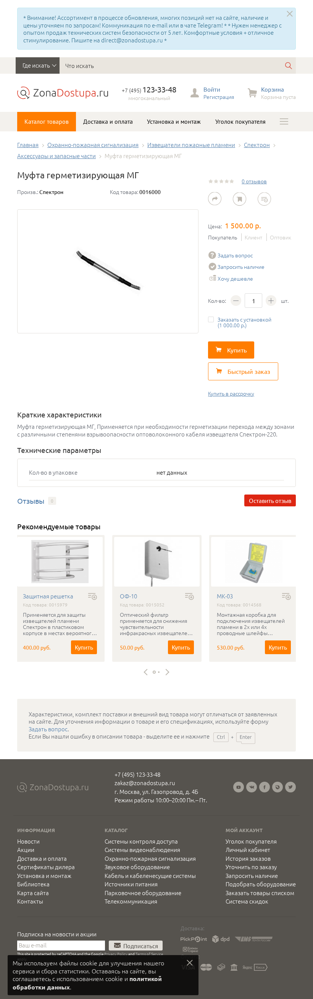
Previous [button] (147, 672)
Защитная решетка (48, 596)
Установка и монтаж (174, 121)
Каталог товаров (46, 121)
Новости (28, 841)
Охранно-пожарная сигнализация (150, 858)
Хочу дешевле (235, 278)
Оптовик (280, 237)
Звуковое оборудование (137, 867)
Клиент (253, 237)
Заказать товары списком (260, 893)
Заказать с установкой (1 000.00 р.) (244, 322)
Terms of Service (149, 954)
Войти (211, 89)
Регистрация (218, 96)
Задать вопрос (235, 255)
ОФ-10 (128, 596)
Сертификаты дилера (46, 867)
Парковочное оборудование (143, 893)
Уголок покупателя (240, 121)
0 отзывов (254, 181)
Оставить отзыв (270, 500)
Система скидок (247, 901)
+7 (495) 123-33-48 (137, 774)
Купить (84, 647)
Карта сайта (33, 893)
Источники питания (131, 884)
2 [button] (158, 672)
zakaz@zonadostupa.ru (145, 783)
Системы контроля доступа (141, 841)
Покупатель (222, 237)
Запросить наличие (241, 266)
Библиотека (33, 884)
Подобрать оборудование (261, 884)
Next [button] (166, 672)
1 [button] (154, 672)
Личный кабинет (248, 850)
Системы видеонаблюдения (142, 850)
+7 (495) (149, 90)
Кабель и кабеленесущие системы (150, 875)
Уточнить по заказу (251, 867)
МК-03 (225, 596)
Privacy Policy (115, 954)
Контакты (30, 901)
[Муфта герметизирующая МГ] (107, 271)
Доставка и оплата (108, 121)
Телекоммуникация (131, 901)
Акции (25, 850)
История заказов (248, 858)
